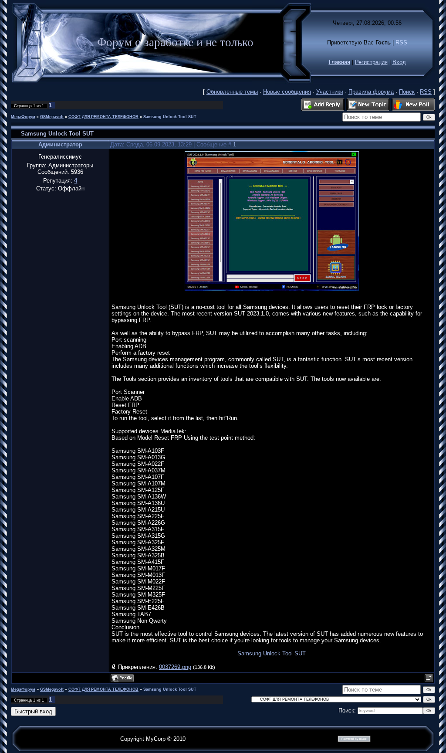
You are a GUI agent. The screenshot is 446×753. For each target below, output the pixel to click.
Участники (329, 91)
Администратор (60, 144)
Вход (399, 62)
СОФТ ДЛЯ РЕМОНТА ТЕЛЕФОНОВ (103, 117)
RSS (401, 42)
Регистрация (371, 62)
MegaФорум (23, 117)
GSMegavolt (52, 117)
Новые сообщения (287, 91)
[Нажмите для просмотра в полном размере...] (272, 288)
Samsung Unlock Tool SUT (169, 117)
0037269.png (175, 667)
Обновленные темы (232, 91)
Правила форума (371, 91)
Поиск (407, 91)
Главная (339, 62)
